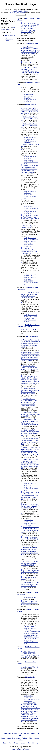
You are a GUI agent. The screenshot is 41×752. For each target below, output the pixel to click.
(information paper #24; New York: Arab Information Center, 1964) (30, 432)
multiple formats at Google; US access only (31, 238)
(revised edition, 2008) (30, 414)
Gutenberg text (28, 94)
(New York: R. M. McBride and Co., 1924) (29, 250)
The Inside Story (33, 743)
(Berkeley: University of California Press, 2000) (30, 295)
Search (8, 738)
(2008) (30, 506)
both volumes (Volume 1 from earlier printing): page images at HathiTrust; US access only (31, 640)
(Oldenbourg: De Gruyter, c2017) (29, 403)
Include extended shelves (20, 11)
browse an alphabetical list (17, 13)
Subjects (36, 738)
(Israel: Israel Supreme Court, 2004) (29, 551)
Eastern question (30, 104)
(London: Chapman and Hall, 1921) (29, 118)
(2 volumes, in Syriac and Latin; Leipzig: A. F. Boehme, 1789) (30, 70)
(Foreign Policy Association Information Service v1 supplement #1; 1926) (30, 169)
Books (5, 743)
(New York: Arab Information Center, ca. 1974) (30, 451)
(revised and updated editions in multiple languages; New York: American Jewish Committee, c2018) (30, 356)
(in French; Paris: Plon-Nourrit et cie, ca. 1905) (29, 110)
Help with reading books (9, 733)
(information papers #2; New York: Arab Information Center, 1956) (30, 441)
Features (16, 743)
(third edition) (30, 538)
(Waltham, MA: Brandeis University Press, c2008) (30, 495)
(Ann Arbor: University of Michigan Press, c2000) (30, 654)
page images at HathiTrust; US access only (31, 161)
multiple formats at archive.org (30, 100)
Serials (20, 740)
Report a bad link (23, 733)
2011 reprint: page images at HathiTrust (32, 700)
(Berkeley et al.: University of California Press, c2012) (30, 50)
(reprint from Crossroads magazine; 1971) (29, 422)
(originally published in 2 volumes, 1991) (30, 367)
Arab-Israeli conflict (31, 336)
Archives (23, 743)
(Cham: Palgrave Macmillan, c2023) (30, 343)
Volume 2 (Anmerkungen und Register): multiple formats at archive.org (32, 633)
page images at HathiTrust (28, 97)
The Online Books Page (20, 4)
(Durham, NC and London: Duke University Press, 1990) (30, 391)
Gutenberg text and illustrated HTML (30, 138)
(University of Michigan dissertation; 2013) (30, 28)
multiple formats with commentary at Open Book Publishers (30, 316)
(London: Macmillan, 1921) (30, 712)
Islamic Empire (30, 677)
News (10, 743)
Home (3, 738)
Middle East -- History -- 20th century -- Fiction (28, 325)
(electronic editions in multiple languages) (30, 529)
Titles (30, 738)
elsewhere (10, 29)
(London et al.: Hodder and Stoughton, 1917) (30, 217)
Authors (24, 738)
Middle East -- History (9, 39)
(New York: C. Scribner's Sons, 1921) (30, 125)
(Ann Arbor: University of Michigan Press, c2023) (30, 464)
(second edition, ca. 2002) (30, 571)
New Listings (16, 738)
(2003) (30, 563)
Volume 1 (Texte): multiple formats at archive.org (30, 628)
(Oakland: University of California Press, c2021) (30, 379)
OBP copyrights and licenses (20, 749)
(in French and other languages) (29, 602)
